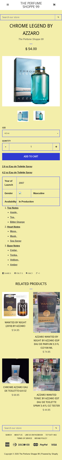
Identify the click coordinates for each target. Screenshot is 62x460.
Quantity (6, 141)
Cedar (13, 250)
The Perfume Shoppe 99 (31, 5)
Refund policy (41, 438)
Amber (13, 264)
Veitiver (14, 260)
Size (4, 128)
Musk (13, 236)
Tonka (13, 255)
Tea (12, 217)
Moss (13, 231)
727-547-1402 (51, 435)
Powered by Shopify (49, 454)
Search (8, 435)
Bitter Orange (17, 222)
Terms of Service (24, 438)
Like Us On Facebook (34, 435)
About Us (18, 435)
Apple (13, 212)
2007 (21, 183)
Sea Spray (15, 241)
